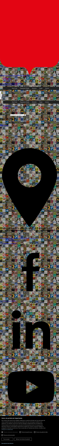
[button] (7, 443)
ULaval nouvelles (7, 79)
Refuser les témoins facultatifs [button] (23, 439)
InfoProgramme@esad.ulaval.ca (12, 240)
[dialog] (29, 431)
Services (47, 88)
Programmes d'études (24, 88)
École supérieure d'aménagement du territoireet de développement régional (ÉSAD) (11, 84)
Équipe (40, 88)
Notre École (14, 88)
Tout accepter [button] (6, 439)
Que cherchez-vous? (5, 115)
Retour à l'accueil (4, 125)
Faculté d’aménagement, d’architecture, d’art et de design (22, 75)
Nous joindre (6, 80)
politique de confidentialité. (7, 429)
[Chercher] (1, 92)
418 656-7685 (9, 239)
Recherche (34, 88)
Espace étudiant (7, 78)
